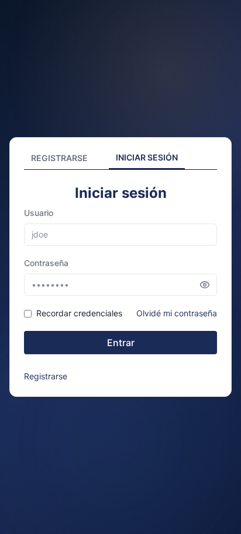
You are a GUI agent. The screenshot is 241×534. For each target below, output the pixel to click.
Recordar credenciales (79, 313)
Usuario (38, 213)
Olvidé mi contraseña (176, 313)
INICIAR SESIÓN (147, 157)
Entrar (121, 342)
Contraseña (46, 263)
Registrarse (45, 376)
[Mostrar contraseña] (204, 285)
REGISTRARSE (59, 158)
